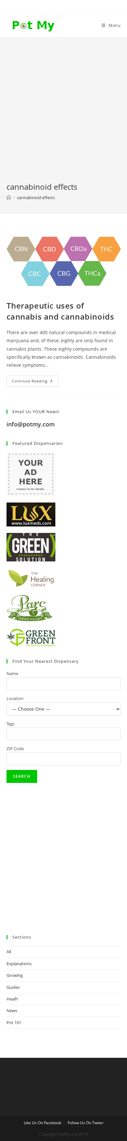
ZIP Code (15, 748)
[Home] (9, 197)
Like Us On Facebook (42, 1122)
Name (12, 673)
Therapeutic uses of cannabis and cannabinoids (60, 311)
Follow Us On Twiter (86, 1122)
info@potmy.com (31, 424)
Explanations (19, 963)
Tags (11, 724)
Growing (15, 975)
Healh (12, 999)
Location (15, 698)
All (9, 952)
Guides (13, 987)
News (12, 1010)
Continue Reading (35, 382)
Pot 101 (14, 1022)
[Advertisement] (63, 115)
